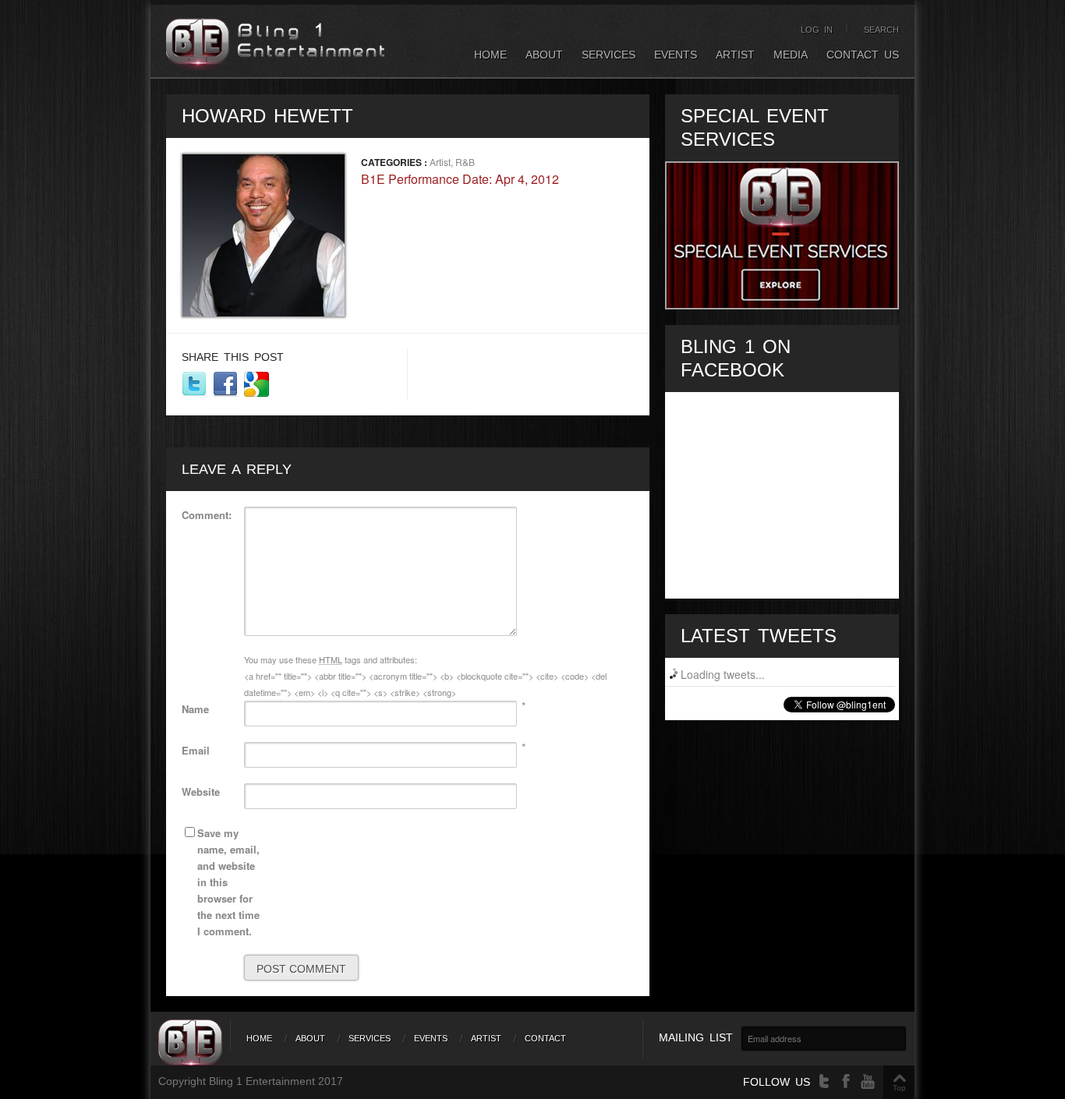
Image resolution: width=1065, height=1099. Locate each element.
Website (201, 791)
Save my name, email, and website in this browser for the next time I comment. (228, 881)
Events (675, 54)
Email (196, 750)
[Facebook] (846, 1081)
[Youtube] (868, 1081)
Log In (817, 29)
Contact (545, 1038)
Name (195, 708)
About (544, 54)
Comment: (207, 514)
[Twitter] (824, 1081)
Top (899, 1087)
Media (790, 54)
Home (490, 54)
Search (881, 29)
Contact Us (862, 54)
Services (608, 54)
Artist (735, 54)
